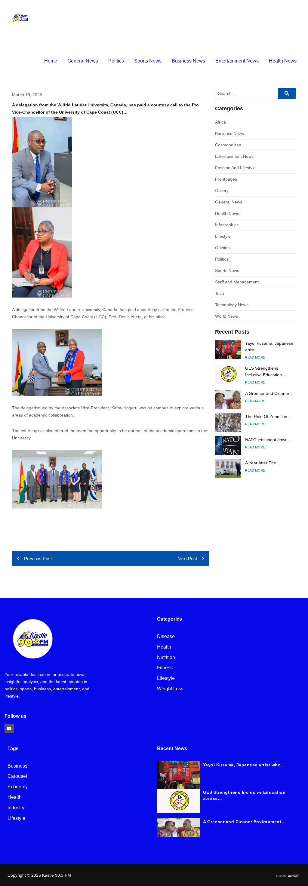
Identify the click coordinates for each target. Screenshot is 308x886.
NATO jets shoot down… (268, 439)
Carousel (17, 776)
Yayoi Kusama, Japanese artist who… (244, 764)
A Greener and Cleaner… (269, 393)
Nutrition (166, 658)
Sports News (148, 60)
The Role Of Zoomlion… (268, 416)
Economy (18, 787)
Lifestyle (166, 678)
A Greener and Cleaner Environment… (244, 821)
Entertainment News (237, 60)
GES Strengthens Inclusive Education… (265, 371)
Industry (16, 808)
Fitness (165, 668)
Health (164, 647)
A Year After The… (262, 462)
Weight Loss (170, 689)
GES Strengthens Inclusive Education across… (244, 795)
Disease (166, 637)
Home (50, 60)
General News (82, 60)
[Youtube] (9, 728)
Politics (116, 60)
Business (17, 766)
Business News (188, 60)
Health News (283, 60)
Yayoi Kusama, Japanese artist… (269, 346)
